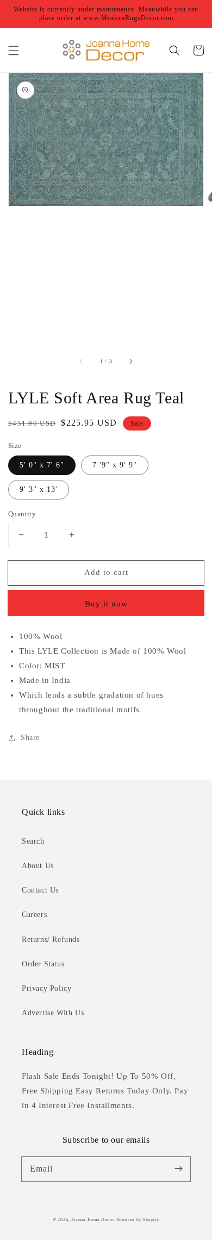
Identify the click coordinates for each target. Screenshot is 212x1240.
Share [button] (30, 737)
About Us (38, 866)
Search (33, 841)
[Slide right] (130, 362)
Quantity (22, 514)
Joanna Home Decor (93, 1219)
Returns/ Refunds (51, 939)
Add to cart (106, 572)
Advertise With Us (53, 1013)
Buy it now (106, 603)
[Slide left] (81, 362)
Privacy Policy (46, 988)
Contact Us (40, 890)
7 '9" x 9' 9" (114, 465)
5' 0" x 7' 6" (42, 465)
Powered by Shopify (137, 1219)
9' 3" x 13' (39, 489)
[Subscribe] (178, 1169)
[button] (14, 50)
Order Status (43, 964)
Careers (34, 914)
